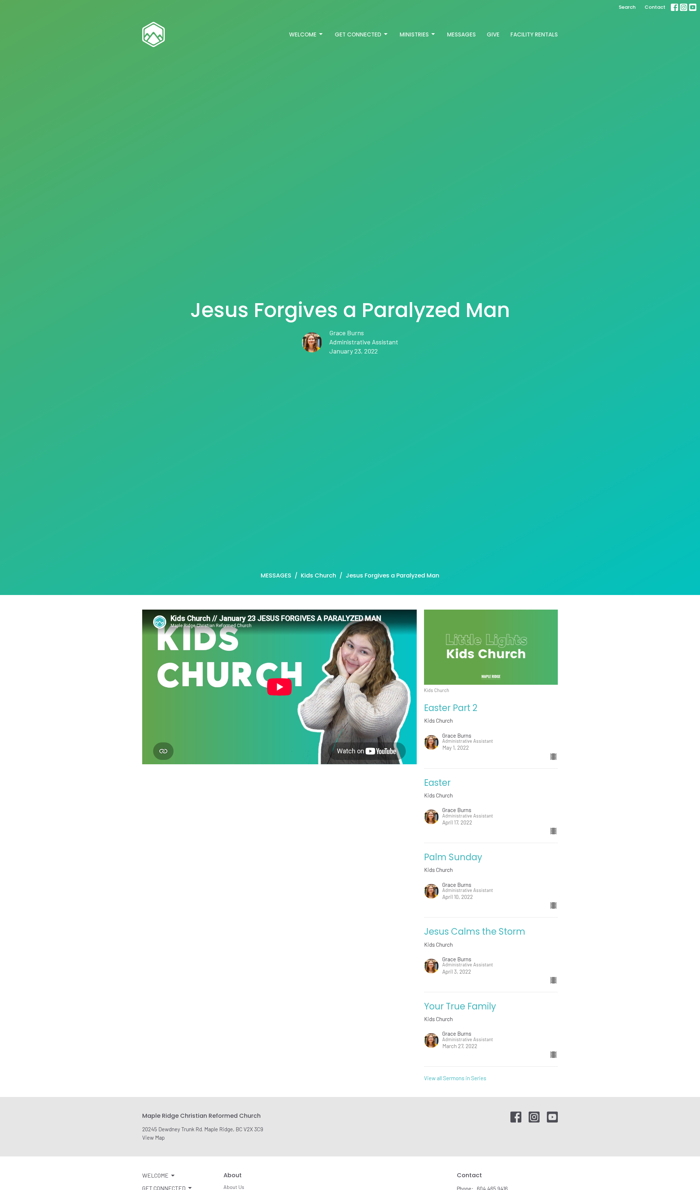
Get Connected (358, 34)
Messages (461, 34)
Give (493, 34)
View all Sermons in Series (455, 1078)
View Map (153, 1137)
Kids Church (318, 575)
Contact (655, 7)
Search (627, 7)
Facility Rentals (534, 34)
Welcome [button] (155, 1175)
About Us (233, 1187)
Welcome (302, 34)
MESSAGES (276, 575)
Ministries (414, 34)
